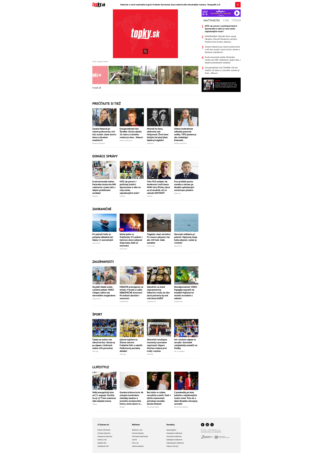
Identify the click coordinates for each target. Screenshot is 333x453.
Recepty (122, 407)
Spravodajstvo (171, 430)
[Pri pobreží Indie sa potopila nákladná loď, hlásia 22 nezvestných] (104, 223)
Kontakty (170, 424)
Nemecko (150, 354)
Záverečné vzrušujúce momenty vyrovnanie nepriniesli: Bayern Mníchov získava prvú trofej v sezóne (157, 345)
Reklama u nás (137, 430)
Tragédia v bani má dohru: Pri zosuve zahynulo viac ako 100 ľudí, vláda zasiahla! (159, 238)
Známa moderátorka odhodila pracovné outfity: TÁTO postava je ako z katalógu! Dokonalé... (185, 134)
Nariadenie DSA (103, 446)
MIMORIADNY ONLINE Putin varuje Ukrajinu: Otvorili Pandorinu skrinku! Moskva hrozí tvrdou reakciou (221, 39)
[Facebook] (202, 425)
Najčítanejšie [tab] (211, 20)
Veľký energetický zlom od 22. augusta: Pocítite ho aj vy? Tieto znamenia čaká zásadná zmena (104, 396)
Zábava (94, 404)
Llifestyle (100, 367)
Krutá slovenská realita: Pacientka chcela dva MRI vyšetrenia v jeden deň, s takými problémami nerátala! (104, 187)
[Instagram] (207, 425)
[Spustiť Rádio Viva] (221, 11)
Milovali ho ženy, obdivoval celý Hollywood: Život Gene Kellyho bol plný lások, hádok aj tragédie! (157, 134)
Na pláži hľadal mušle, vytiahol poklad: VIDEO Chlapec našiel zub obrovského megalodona (103, 291)
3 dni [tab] (226, 20)
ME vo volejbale (179, 351)
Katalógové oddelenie (174, 440)
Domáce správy (105, 156)
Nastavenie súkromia (105, 436)
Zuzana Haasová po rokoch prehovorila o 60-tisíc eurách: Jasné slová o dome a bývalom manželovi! (104, 134)
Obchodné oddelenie (174, 436)
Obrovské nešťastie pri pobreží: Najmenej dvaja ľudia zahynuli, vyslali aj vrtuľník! (185, 238)
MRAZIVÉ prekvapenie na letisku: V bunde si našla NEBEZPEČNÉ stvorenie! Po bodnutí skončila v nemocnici (131, 292)
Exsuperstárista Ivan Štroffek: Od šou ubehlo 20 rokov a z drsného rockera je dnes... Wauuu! (131, 133)
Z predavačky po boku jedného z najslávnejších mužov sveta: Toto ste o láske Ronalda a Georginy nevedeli (185, 398)
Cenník (134, 440)
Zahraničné (101, 209)
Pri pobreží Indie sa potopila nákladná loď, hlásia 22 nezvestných (102, 237)
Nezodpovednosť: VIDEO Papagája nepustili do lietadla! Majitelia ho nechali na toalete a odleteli (185, 292)
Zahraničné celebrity (181, 407)
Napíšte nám (102, 443)
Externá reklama (138, 433)
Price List (135, 443)
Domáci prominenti (98, 143)
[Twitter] (212, 425)
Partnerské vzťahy (153, 407)
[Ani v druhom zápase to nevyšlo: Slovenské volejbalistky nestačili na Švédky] (186, 328)
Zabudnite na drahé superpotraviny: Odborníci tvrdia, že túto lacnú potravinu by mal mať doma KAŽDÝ (158, 292)
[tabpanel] (221, 49)
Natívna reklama (137, 446)
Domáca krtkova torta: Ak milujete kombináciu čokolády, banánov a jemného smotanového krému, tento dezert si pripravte (131, 398)
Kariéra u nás (102, 440)
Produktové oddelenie (174, 433)
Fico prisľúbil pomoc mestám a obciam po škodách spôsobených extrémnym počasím (184, 186)
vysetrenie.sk (151, 301)
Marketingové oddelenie (175, 443)
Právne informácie (104, 430)
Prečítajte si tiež (106, 103)
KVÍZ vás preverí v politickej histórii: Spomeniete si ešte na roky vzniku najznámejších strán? (130, 187)
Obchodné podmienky (140, 436)
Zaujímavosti (103, 261)
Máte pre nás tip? (172, 446)
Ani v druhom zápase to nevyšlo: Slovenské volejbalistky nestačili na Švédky (185, 344)
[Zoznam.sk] (208, 438)
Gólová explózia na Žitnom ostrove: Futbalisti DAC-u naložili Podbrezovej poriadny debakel (131, 345)
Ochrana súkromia (104, 433)
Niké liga (95, 351)
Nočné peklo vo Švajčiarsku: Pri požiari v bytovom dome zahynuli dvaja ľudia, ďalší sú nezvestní (131, 240)
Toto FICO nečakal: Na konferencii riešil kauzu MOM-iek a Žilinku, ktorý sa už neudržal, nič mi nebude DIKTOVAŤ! (158, 187)
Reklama (136, 424)
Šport (97, 314)
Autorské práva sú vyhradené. (211, 432)
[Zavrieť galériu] (238, 4)
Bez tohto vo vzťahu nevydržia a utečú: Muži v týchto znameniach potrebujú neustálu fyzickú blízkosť (159, 398)
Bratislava (177, 193)
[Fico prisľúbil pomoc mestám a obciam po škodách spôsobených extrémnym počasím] (186, 170)
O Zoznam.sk (103, 424)
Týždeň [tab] (236, 20)
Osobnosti (150, 143)
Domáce (95, 196)
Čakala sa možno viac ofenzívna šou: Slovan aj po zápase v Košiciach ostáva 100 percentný (103, 344)
